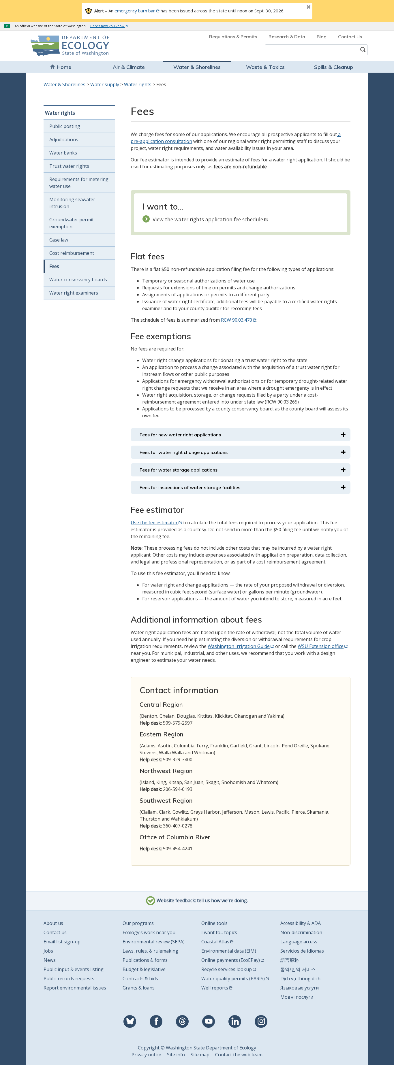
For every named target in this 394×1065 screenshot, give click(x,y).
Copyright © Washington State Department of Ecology (197, 1048)
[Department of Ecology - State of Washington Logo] (63, 46)
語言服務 (289, 960)
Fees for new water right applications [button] (180, 435)
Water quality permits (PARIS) (233, 978)
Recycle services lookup (226, 969)
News (50, 960)
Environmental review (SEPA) (154, 941)
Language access (298, 941)
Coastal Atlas (215, 941)
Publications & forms (145, 960)
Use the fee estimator (154, 522)
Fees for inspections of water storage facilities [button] (190, 487)
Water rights (137, 84)
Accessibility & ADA (300, 923)
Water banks (63, 153)
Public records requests (69, 978)
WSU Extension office (321, 646)
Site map (200, 1054)
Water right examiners (73, 293)
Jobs (48, 951)
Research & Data (287, 36)
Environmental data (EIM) (228, 951)
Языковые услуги (299, 988)
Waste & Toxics (265, 67)
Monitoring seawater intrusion (72, 203)
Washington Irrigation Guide (239, 646)
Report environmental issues (75, 988)
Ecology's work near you (149, 932)
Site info (176, 1054)
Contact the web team (238, 1054)
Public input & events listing (74, 969)
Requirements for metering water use (78, 182)
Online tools (214, 923)
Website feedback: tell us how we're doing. (201, 900)
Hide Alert (295, 7)
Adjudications (63, 139)
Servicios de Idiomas (302, 951)
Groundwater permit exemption (71, 223)
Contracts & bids (140, 978)
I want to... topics (219, 932)
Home (64, 67)
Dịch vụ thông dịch (300, 978)
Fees (54, 266)
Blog (322, 36)
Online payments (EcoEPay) (230, 960)
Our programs (138, 923)
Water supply (104, 84)
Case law (58, 240)
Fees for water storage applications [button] (178, 470)
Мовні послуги (296, 997)
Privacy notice (146, 1054)
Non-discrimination (301, 932)
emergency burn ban (135, 11)
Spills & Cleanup (333, 67)
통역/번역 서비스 (298, 969)
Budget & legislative (144, 969)
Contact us (55, 932)
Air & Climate (129, 67)
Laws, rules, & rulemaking (150, 951)
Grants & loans (139, 988)
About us (53, 923)
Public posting (64, 126)
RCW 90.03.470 (236, 320)
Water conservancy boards (78, 279)
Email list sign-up (62, 941)
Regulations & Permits (233, 36)
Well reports (214, 988)
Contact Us (350, 36)
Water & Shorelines (197, 67)
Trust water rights (69, 166)
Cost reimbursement (71, 253)
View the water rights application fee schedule (208, 219)
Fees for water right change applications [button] (184, 452)
